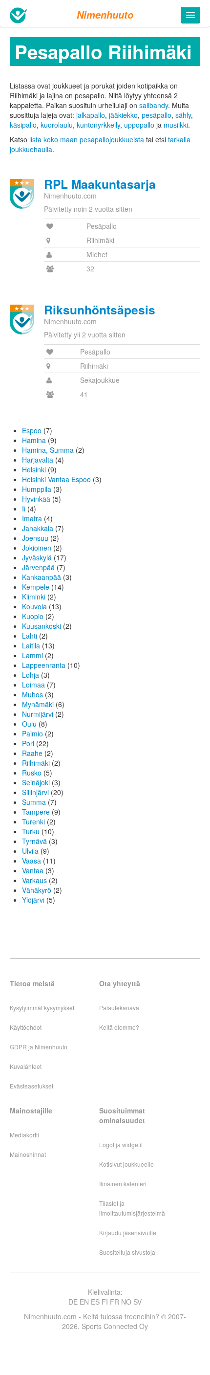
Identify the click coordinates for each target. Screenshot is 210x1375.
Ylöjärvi (33, 900)
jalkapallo (90, 115)
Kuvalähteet (26, 1066)
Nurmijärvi (37, 714)
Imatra (32, 518)
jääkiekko (123, 115)
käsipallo (23, 125)
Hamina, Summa (48, 450)
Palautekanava (119, 1007)
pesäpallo (156, 115)
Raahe (32, 753)
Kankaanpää (41, 577)
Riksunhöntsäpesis (99, 309)
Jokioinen (36, 548)
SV (137, 1302)
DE (73, 1302)
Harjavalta (37, 460)
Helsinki (34, 469)
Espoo (32, 430)
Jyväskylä (37, 557)
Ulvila (30, 851)
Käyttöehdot (26, 1027)
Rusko (32, 772)
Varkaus (34, 880)
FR (114, 1302)
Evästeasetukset (31, 1086)
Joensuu (35, 538)
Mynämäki (38, 704)
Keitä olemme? (119, 1027)
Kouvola (34, 606)
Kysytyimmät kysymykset (42, 1007)
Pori (28, 743)
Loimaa (33, 684)
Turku (31, 831)
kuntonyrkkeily (98, 125)
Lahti (29, 636)
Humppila (36, 489)
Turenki (33, 821)
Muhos (32, 694)
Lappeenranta (43, 665)
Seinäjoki (36, 782)
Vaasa (31, 860)
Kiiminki (33, 596)
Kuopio (32, 616)
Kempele (35, 587)
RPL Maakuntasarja (100, 184)
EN (84, 1302)
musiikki (176, 125)
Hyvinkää (36, 499)
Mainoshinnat (28, 1154)
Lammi (32, 655)
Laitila (31, 645)
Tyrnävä (34, 841)
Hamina (34, 440)
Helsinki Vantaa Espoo (56, 479)
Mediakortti (24, 1135)
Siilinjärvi (35, 792)
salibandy (153, 105)
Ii (23, 508)
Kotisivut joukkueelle (126, 1164)
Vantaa (32, 870)
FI (105, 1302)
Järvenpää (38, 567)
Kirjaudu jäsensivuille (127, 1232)
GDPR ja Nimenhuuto (38, 1046)
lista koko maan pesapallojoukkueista (86, 139)
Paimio (32, 733)
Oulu (29, 724)
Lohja (30, 675)
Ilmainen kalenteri (123, 1183)
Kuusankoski (41, 626)
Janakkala (37, 528)
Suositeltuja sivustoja (127, 1252)
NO (126, 1302)
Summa (34, 802)
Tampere (36, 812)
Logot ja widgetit (121, 1144)
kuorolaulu (57, 125)
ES (95, 1302)
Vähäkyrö (36, 890)
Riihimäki (36, 763)
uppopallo (139, 125)
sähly (183, 115)
